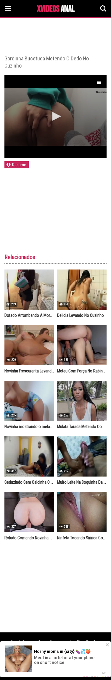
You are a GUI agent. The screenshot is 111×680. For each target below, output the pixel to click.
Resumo (19, 164)
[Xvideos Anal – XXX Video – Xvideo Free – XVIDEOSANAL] (56, 9)
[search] (103, 8)
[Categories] (8, 8)
